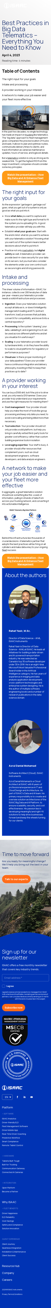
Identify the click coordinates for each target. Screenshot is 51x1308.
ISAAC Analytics (9, 1118)
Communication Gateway (13, 1168)
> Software (8, 1113)
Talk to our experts (16, 879)
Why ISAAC (9, 1202)
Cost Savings (8, 1221)
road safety (27, 250)
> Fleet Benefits (10, 1208)
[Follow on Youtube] (31, 1097)
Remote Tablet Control (12, 1145)
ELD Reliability (8, 1217)
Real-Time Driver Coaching (14, 1134)
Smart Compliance (10, 1141)
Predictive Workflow (11, 1137)
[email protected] (8, 999)
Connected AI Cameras (12, 1172)
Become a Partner (10, 1191)
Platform (7, 1107)
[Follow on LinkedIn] (24, 1097)
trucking (29, 134)
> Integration (9, 1182)
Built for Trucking (9, 1164)
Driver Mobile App (10, 1130)
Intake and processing (15, 84)
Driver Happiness (10, 1213)
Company (8, 1273)
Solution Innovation (10, 1228)
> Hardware (8, 1156)
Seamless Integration (11, 1248)
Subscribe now (13, 1007)
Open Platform (8, 1187)
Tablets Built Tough (11, 1161)
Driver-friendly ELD (10, 1122)
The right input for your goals (19, 79)
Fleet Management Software (15, 1126)
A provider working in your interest (22, 90)
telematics (12, 158)
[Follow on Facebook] (17, 1097)
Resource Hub (10, 1266)
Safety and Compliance (12, 1224)
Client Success (9, 1255)
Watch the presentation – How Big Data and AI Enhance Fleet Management (25, 178)
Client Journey (8, 1244)
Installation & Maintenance (14, 1251)
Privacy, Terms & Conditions (12, 1294)
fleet (4, 550)
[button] (7, 1097)
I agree (10, 986)
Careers (7, 1280)
